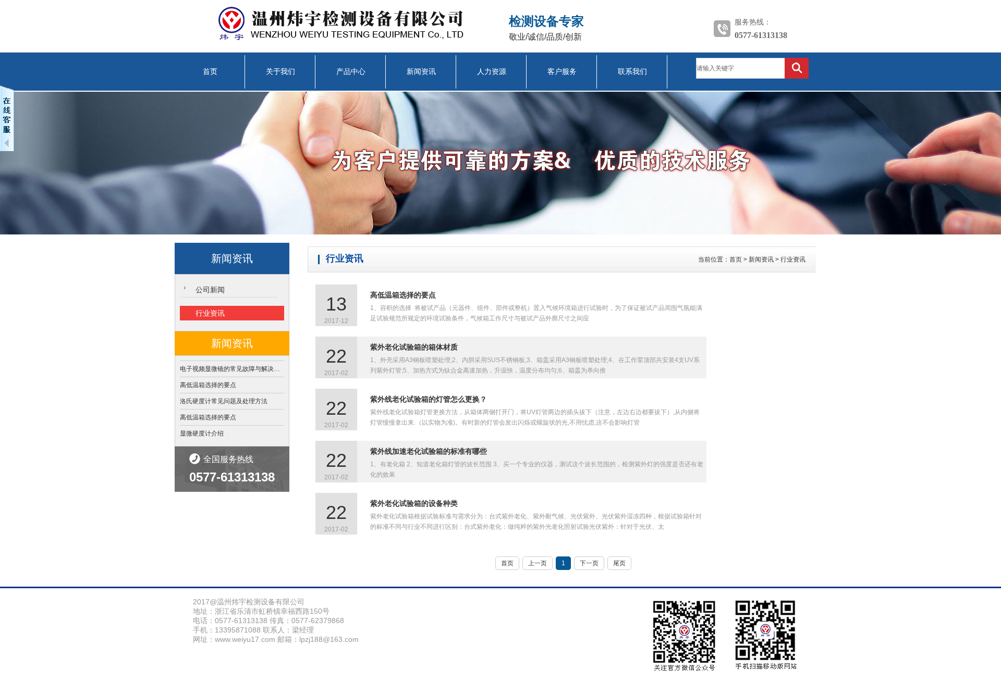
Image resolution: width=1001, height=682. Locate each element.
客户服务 (562, 71)
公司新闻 (210, 290)
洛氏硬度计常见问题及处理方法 (223, 401)
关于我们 (280, 71)
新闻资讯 (421, 71)
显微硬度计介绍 (202, 433)
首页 (210, 71)
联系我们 (632, 71)
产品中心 (350, 71)
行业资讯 (210, 313)
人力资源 (491, 71)
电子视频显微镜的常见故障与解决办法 (232, 369)
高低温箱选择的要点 (208, 385)
